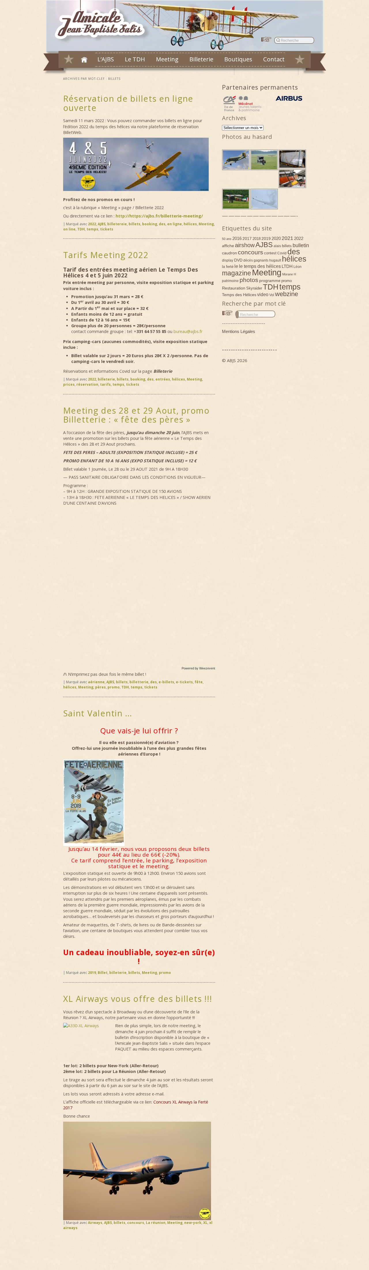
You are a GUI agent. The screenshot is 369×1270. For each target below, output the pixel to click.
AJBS (102, 224)
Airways (95, 1222)
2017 (247, 238)
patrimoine (230, 281)
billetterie (138, 682)
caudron (229, 253)
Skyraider (254, 288)
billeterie (106, 379)
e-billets (166, 682)
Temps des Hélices (239, 294)
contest (270, 253)
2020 (276, 238)
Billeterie (201, 59)
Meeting (167, 59)
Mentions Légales (238, 331)
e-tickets (184, 682)
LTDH (287, 266)
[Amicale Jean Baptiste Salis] (103, 22)
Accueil (84, 59)
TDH (81, 229)
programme (269, 280)
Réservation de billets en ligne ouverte (128, 103)
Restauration (233, 288)
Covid (282, 253)
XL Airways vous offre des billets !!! (137, 998)
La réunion (155, 1222)
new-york (193, 1222)
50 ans (226, 239)
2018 (257, 238)
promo (114, 687)
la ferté (228, 266)
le (236, 266)
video (262, 294)
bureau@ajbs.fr (188, 331)
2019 (92, 972)
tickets (106, 229)
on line (69, 229)
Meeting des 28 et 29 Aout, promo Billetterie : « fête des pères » (136, 415)
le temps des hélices (260, 266)
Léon (297, 267)
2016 (237, 238)
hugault (275, 260)
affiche (228, 245)
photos (249, 280)
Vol (271, 295)
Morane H (289, 274)
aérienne (96, 682)
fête (199, 682)
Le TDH (135, 59)
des (162, 224)
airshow (245, 245)
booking (149, 224)
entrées (162, 379)
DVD (238, 260)
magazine (236, 273)
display (227, 260)
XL (205, 1222)
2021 (287, 238)
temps (92, 229)
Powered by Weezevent (198, 668)
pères (100, 687)
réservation (87, 384)
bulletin (301, 245)
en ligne (174, 224)
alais (277, 246)
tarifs (105, 384)
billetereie (117, 224)
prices (69, 384)
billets (134, 224)
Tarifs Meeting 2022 (106, 254)
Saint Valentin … (98, 713)
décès (248, 260)
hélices (190, 224)
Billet (103, 972)
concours (135, 1222)
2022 (92, 224)
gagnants (261, 260)
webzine (286, 294)
